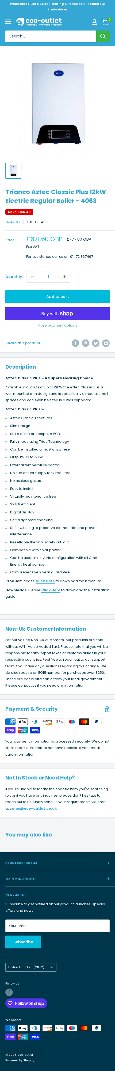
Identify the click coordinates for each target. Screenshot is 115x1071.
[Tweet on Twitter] (95, 343)
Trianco (12, 222)
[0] (105, 22)
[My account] (94, 22)
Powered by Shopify (19, 1060)
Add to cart (57, 296)
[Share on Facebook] (75, 343)
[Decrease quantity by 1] (32, 276)
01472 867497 (81, 256)
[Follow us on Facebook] (9, 992)
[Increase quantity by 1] (64, 276)
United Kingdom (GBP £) (26, 967)
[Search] (103, 36)
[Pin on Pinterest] (85, 343)
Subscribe (23, 942)
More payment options (57, 325)
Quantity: (14, 276)
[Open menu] (8, 22)
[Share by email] (106, 343)
